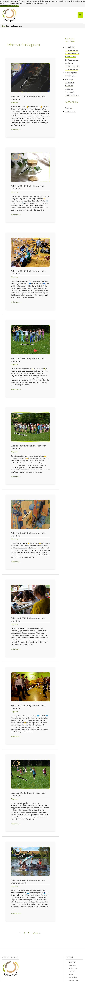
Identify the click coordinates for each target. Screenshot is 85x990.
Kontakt (71, 974)
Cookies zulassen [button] (13, 6)
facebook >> (73, 977)
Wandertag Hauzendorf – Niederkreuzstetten (72, 92)
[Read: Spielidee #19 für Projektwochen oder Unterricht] (30, 427)
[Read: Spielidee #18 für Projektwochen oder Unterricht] (30, 514)
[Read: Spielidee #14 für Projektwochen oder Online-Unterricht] (30, 861)
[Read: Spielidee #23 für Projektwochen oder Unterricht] (30, 77)
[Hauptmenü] (80, 15)
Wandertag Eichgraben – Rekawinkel (69, 82)
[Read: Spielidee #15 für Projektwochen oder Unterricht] (30, 774)
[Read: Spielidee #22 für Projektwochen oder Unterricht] (30, 167)
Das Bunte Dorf (70, 111)
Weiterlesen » (16, 129)
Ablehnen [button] (3, 6)
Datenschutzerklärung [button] (39, 3)
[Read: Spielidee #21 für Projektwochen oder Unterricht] (30, 252)
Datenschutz (73, 965)
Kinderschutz (73, 968)
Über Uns (72, 971)
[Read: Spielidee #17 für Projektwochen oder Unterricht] (30, 599)
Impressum (72, 962)
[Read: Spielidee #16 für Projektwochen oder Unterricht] (30, 686)
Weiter (36, 933)
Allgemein (14, 102)
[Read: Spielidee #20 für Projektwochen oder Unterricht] (30, 339)
